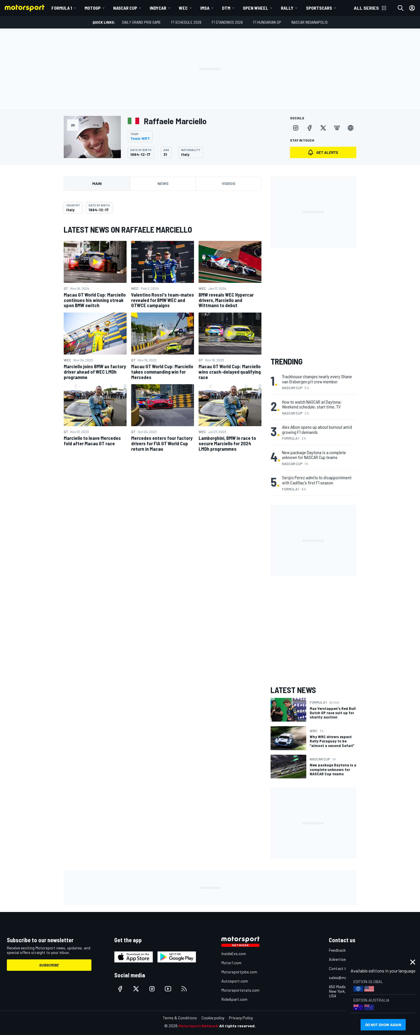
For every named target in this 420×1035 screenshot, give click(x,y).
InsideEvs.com (233, 953)
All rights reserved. (237, 1025)
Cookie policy (212, 1017)
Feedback (337, 950)
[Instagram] (295, 128)
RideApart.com (234, 999)
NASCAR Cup (125, 8)
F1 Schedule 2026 (186, 22)
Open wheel (255, 8)
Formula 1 (61, 8)
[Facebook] (309, 128)
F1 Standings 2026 (227, 22)
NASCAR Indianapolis (309, 22)
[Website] (350, 128)
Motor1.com (231, 962)
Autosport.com (234, 980)
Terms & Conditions (180, 1017)
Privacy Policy (241, 1017)
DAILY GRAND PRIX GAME (141, 22)
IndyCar (158, 8)
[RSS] (184, 988)
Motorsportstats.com (240, 990)
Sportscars (319, 8)
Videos (228, 183)
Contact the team (344, 968)
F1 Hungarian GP (267, 22)
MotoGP (93, 8)
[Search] (400, 8)
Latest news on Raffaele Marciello (128, 229)
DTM (226, 8)
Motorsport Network (198, 1025)
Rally (287, 8)
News (163, 183)
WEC (183, 8)
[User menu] (412, 8)
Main (97, 183)
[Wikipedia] (337, 128)
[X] (323, 128)
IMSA (204, 8)
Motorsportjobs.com (239, 971)
